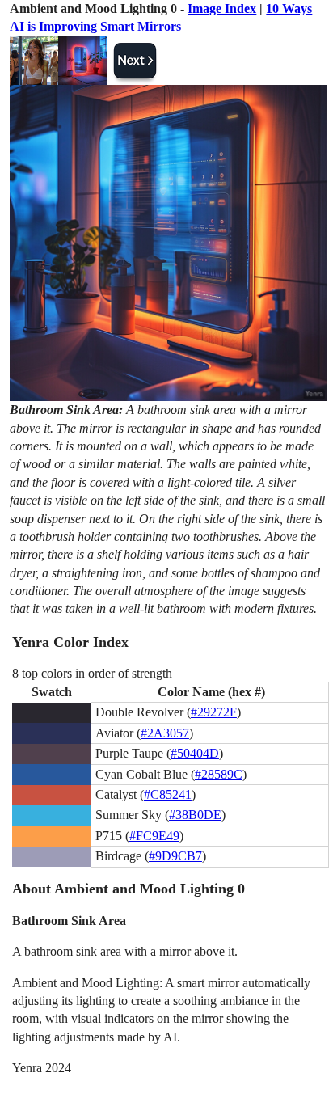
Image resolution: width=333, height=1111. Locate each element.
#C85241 (168, 794)
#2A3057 (165, 733)
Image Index (222, 8)
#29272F (214, 712)
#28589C (218, 774)
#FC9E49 (154, 836)
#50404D (195, 753)
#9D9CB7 (175, 856)
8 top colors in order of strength (92, 673)
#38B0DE (195, 815)
